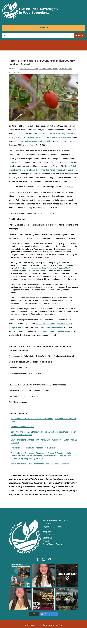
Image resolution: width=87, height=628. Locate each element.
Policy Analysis (65, 69)
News (55, 69)
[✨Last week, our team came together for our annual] (67, 599)
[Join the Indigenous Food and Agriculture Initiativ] (43, 599)
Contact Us (47, 538)
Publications (14, 72)
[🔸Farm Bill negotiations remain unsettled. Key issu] (20, 599)
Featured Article (45, 69)
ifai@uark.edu (49, 532)
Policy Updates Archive (52, 544)
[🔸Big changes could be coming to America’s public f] (43, 575)
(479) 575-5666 (49, 535)
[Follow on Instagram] (43, 559)
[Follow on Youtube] (49, 559)
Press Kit (46, 541)
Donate (43, 27)
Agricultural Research (29, 69)
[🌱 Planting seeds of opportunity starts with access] (67, 575)
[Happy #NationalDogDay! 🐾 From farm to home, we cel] (20, 575)
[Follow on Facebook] (37, 559)
